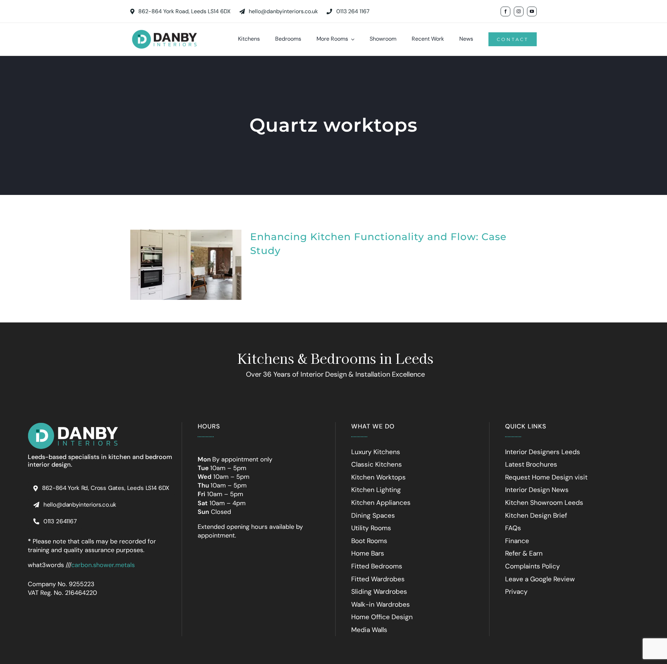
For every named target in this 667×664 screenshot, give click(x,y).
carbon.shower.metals (103, 565)
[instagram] (519, 11)
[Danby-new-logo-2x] (73, 425)
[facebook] (505, 11)
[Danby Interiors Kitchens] (164, 30)
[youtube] (532, 11)
